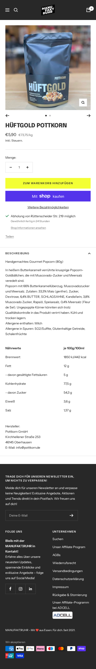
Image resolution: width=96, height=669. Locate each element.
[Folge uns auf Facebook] (10, 589)
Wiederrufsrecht (64, 563)
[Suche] (16, 10)
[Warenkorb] (88, 10)
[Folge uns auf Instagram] (20, 589)
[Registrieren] (71, 515)
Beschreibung (17, 253)
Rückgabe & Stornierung (69, 595)
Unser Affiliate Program (68, 547)
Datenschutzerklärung (68, 579)
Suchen (57, 539)
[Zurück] (7, 115)
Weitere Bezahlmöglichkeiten (48, 207)
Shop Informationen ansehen (28, 227)
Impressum (60, 587)
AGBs (56, 555)
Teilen (9, 237)
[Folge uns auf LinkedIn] (30, 589)
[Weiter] (89, 115)
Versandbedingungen (67, 571)
